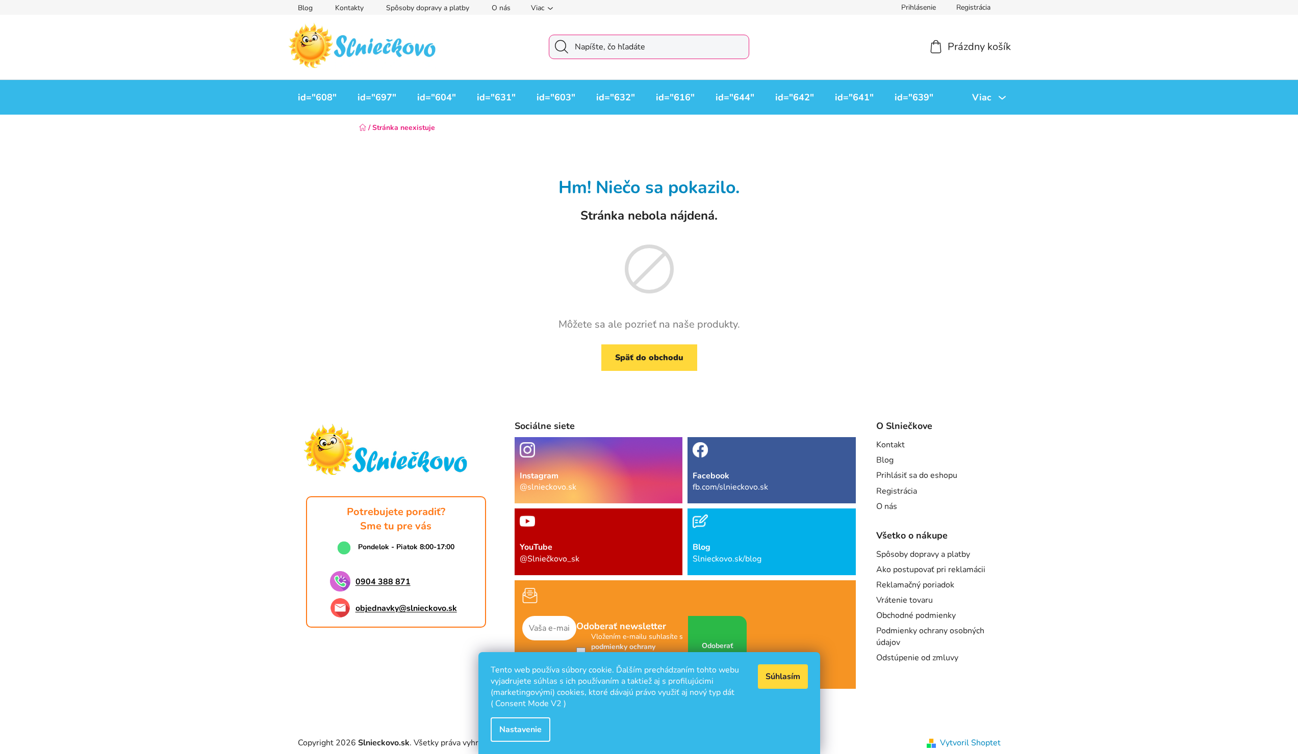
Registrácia (973, 7)
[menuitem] (317, 97)
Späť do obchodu (649, 357)
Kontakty (349, 8)
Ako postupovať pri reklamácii (930, 569)
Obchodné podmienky (916, 615)
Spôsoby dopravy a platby (427, 8)
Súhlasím (783, 676)
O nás (501, 8)
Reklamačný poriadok (915, 584)
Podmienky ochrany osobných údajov (930, 636)
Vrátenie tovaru (904, 600)
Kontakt (890, 444)
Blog (305, 8)
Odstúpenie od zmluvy (917, 657)
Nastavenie (520, 729)
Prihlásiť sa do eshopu (916, 475)
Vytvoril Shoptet (970, 742)
